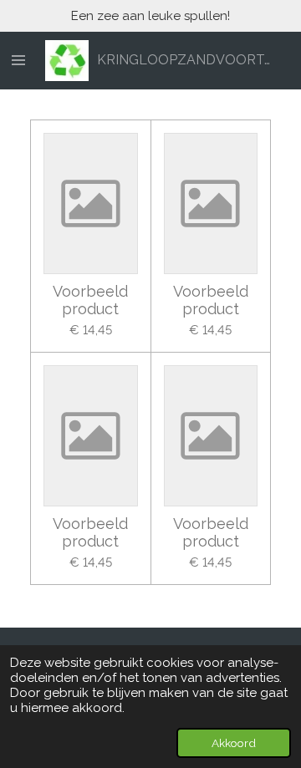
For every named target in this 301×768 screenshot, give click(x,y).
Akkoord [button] (234, 743)
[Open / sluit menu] (18, 61)
